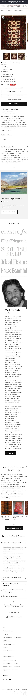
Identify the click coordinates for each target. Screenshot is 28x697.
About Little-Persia (8, 631)
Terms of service (14, 691)
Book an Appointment (8, 644)
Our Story (11, 453)
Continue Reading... (7, 130)
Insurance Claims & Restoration (11, 666)
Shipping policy (23, 691)
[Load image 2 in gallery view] (14, 56)
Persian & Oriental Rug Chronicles (12, 637)
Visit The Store (7, 641)
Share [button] (4, 139)
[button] (1, 6)
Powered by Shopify (15, 689)
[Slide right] (26, 56)
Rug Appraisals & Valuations (10, 670)
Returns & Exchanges (8, 650)
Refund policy (24, 689)
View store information (9, 113)
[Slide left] (1, 56)
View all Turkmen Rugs (14, 528)
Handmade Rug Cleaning (9, 660)
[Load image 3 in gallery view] (21, 56)
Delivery (5, 647)
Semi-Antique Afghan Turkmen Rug (5, 517)
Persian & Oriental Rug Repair (11, 663)
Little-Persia (8, 689)
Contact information (14, 694)
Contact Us (6, 634)
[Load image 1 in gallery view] (6, 56)
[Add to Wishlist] (10, 502)
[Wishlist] (23, 6)
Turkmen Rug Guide (9, 212)
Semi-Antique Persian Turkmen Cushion (18, 517)
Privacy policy (6, 691)
